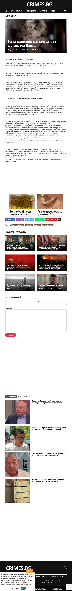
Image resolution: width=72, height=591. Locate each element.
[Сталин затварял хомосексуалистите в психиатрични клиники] (20, 243)
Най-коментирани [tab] (25, 396)
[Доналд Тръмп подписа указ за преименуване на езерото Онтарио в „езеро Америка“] (52, 243)
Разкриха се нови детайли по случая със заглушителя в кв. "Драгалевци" (49, 454)
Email (38, 301)
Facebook (11, 219)
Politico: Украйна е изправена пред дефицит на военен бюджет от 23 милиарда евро (51, 286)
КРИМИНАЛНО (16, 11)
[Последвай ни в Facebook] (65, 4)
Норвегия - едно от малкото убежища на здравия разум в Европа (19, 286)
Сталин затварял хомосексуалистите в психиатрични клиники (17, 247)
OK (23, 588)
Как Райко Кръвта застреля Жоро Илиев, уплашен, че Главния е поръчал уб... (49, 428)
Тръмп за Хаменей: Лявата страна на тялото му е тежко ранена (18, 266)
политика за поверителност (21, 584)
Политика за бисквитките (57, 588)
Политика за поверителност (40, 588)
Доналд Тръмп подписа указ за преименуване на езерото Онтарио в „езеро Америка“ (52, 247)
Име (7, 301)
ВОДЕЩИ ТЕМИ (57, 576)
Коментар (9, 308)
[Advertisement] (20, 180)
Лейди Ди (29, 225)
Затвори (14, 588)
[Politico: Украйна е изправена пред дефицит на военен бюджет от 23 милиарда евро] (52, 282)
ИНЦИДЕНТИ (31, 11)
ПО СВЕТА (10, 16)
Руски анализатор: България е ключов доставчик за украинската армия (48, 480)
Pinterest (53, 219)
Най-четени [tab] (11, 396)
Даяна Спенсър (47, 225)
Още (53, 11)
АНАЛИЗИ (43, 11)
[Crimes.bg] (18, 568)
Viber (21, 219)
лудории (37, 225)
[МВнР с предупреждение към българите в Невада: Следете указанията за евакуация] (52, 262)
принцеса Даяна (17, 225)
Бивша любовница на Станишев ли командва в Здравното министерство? (48, 402)
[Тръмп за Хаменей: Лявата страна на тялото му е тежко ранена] (20, 262)
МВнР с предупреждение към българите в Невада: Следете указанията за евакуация (51, 266)
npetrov (12, 50)
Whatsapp (41, 219)
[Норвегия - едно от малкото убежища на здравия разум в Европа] (20, 282)
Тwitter (30, 219)
